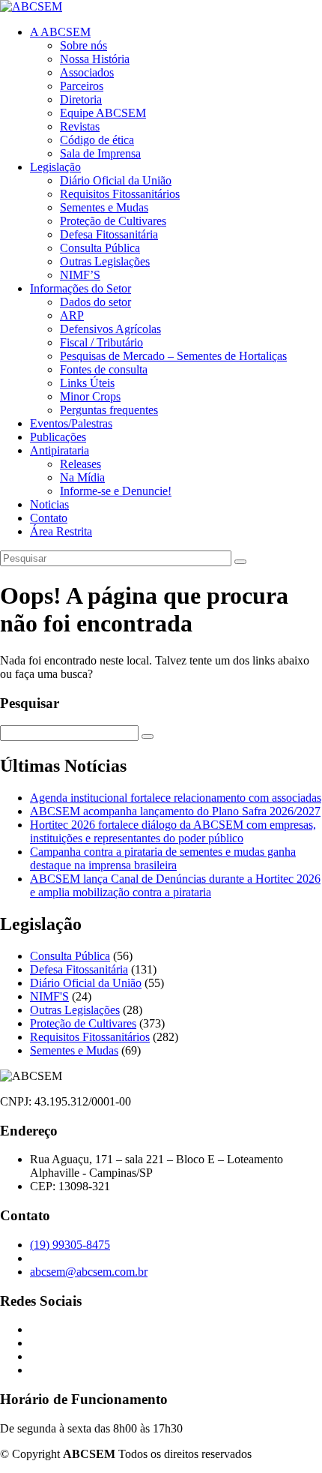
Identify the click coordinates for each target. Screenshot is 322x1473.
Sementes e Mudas (104, 207)
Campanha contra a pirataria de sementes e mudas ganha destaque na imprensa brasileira (163, 858)
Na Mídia (82, 477)
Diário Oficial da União (115, 180)
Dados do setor (95, 302)
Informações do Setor (80, 288)
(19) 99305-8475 (70, 1244)
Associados (87, 72)
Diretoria (81, 99)
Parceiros (81, 86)
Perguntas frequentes (109, 410)
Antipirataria (59, 450)
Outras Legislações (105, 261)
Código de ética (97, 140)
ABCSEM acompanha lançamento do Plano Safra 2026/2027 (175, 811)
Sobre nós (83, 45)
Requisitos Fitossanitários (120, 194)
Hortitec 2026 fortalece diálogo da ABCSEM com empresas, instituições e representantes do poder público (173, 831)
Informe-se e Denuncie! (115, 490)
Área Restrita (61, 531)
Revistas (80, 126)
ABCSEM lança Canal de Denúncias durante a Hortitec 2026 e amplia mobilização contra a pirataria (175, 885)
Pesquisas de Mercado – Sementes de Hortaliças (173, 356)
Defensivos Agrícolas (110, 328)
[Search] (240, 562)
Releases (80, 464)
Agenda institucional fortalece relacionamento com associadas (175, 797)
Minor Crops (90, 396)
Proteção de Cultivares (113, 220)
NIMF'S (49, 996)
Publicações (58, 436)
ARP (72, 315)
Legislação (55, 166)
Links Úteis (87, 382)
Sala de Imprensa (100, 153)
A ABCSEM (60, 32)
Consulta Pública (100, 248)
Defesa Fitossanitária (109, 234)
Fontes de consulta (104, 369)
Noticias (49, 504)
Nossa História (95, 58)
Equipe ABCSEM (103, 112)
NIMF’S (80, 274)
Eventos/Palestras (71, 423)
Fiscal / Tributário (101, 342)
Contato (48, 518)
